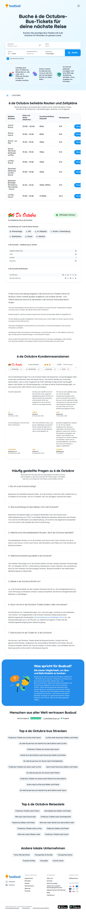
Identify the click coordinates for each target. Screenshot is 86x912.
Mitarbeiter (15, 369)
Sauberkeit (49, 369)
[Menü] (78, 6)
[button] (40, 45)
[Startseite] (7, 95)
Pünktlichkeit (32, 369)
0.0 (68, 369)
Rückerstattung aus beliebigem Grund (50, 617)
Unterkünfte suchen (17, 58)
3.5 (21, 369)
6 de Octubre (33, 364)
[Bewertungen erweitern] (76, 367)
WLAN (63, 369)
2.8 (55, 369)
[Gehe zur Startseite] (12, 6)
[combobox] (21, 45)
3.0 (39, 369)
